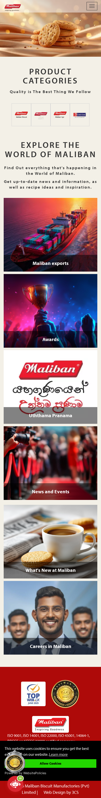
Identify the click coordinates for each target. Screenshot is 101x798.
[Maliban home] (40, 6)
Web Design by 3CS (61, 792)
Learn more (58, 754)
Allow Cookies (50, 763)
